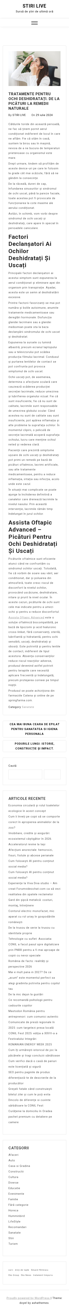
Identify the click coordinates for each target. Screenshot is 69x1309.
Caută (12, 765)
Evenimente (16, 1193)
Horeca (13, 1210)
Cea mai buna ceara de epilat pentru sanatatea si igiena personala (35, 729)
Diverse (13, 1182)
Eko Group (13, 1275)
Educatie (14, 1188)
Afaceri (13, 1155)
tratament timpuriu (43, 1275)
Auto (11, 1160)
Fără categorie (18, 1205)
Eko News (26, 1275)
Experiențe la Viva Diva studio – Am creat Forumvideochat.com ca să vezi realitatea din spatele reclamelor (34, 889)
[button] (34, 23)
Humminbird (16, 1216)
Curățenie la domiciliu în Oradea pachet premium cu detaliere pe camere (30, 1116)
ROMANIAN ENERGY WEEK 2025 (30, 1044)
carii (10, 1270)
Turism (13, 1243)
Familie (13, 1199)
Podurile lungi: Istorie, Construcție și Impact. (34, 746)
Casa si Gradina (19, 1166)
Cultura (13, 1177)
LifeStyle (14, 1221)
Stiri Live (34, 6)
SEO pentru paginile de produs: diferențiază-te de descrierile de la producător (32, 1078)
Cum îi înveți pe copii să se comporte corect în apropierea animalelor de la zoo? (34, 822)
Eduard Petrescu (39, 1270)
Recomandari (17, 1227)
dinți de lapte (22, 1270)
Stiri (11, 1238)
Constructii (16, 1171)
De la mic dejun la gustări (25, 994)
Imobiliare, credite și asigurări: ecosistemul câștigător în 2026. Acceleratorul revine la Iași (30, 839)
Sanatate (28, 707)
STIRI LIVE (19, 115)
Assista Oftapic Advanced (26, 617)
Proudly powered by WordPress (29, 1298)
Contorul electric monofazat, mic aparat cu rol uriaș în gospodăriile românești (31, 916)
